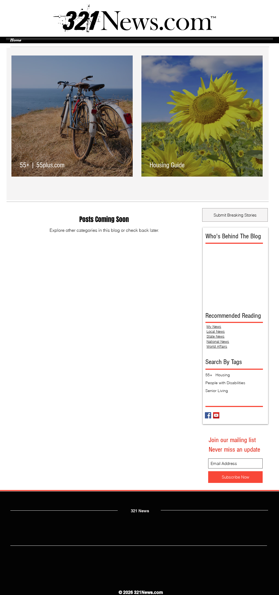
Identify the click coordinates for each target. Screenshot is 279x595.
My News (214, 326)
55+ (208, 375)
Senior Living (216, 391)
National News (218, 341)
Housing (223, 375)
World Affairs (217, 346)
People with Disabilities (225, 383)
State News (216, 336)
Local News (216, 331)
